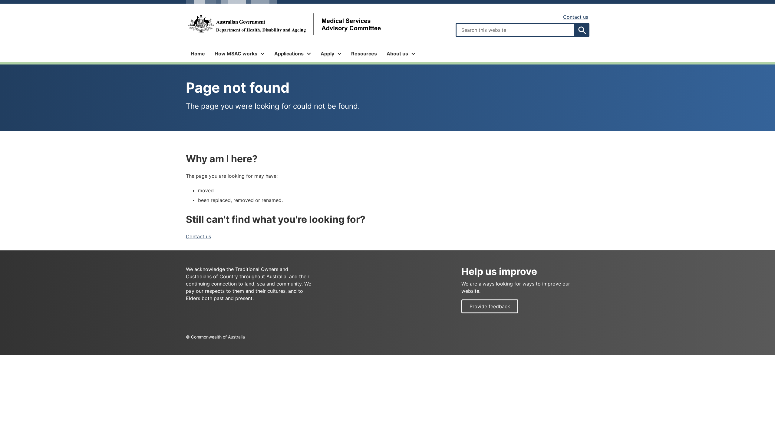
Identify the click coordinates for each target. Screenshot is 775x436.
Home (198, 54)
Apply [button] (327, 54)
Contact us (575, 17)
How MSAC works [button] (236, 54)
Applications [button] (289, 54)
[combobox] (515, 30)
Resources (364, 54)
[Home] (284, 24)
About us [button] (397, 54)
